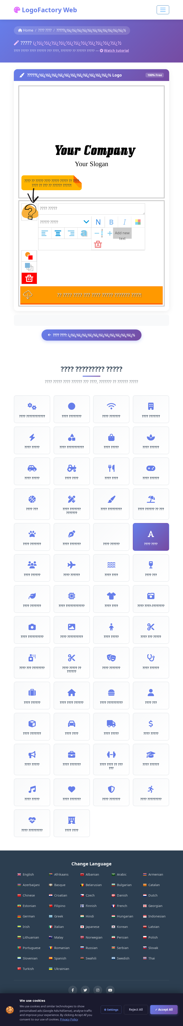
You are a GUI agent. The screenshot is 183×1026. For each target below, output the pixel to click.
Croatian (60, 895)
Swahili (91, 958)
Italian (59, 927)
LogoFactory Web (48, 9)
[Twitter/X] (85, 990)
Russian (92, 948)
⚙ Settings (111, 1010)
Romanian (62, 948)
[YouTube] (110, 990)
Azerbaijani (31, 885)
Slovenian (30, 958)
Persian (122, 937)
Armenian (155, 874)
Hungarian (125, 916)
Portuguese (31, 948)
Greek (58, 916)
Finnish (91, 906)
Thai (151, 958)
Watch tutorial (116, 50)
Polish (153, 937)
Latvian (153, 927)
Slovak (153, 948)
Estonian (29, 906)
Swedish (123, 958)
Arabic (122, 874)
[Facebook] (72, 990)
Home (28, 30)
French (122, 906)
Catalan (154, 885)
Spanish (60, 958)
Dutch (153, 895)
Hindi (90, 916)
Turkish (28, 969)
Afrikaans (61, 874)
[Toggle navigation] (163, 9)
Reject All (136, 1010)
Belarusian (94, 885)
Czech (90, 895)
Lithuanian (31, 937)
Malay (58, 937)
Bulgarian (124, 885)
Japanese (92, 927)
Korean (122, 927)
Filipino (59, 906)
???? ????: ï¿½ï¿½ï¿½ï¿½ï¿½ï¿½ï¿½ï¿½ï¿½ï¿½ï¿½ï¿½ (94, 335)
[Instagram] (97, 990)
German (29, 916)
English (28, 874)
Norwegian (94, 937)
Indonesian (157, 916)
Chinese (29, 895)
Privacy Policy (69, 1019)
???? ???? (45, 30)
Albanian (92, 874)
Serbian (123, 948)
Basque (59, 885)
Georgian (155, 906)
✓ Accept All (164, 1010)
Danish (122, 895)
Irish (26, 927)
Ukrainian (61, 969)
